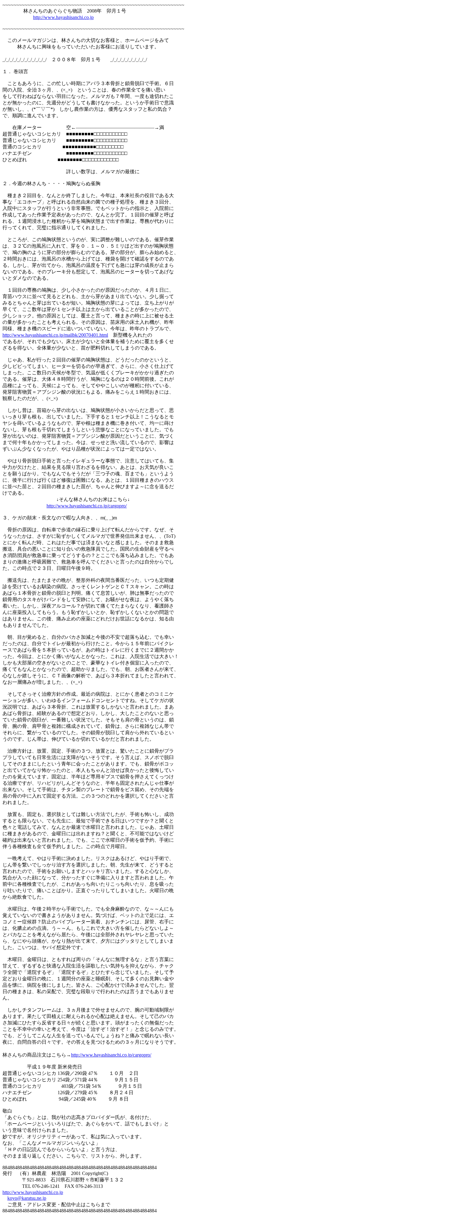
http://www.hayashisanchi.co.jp (63, 17)
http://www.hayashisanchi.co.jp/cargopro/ (87, 505)
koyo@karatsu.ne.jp (26, 1198)
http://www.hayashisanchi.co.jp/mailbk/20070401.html (55, 335)
